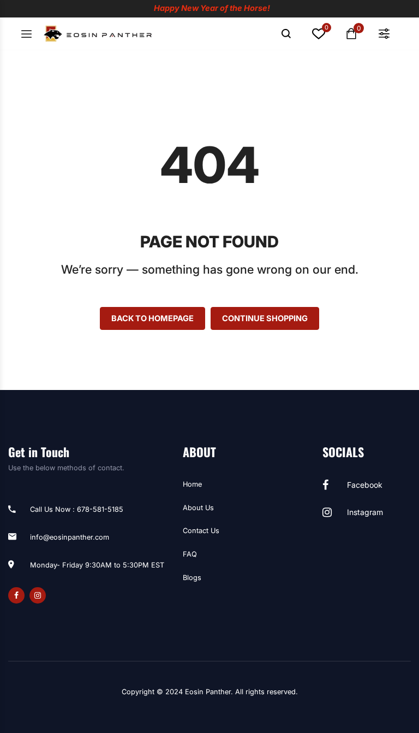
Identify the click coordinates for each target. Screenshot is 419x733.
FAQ (190, 554)
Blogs (192, 578)
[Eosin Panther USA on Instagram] (37, 595)
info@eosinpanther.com (69, 537)
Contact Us (201, 531)
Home (192, 484)
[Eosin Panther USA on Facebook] (16, 595)
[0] (318, 36)
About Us (198, 508)
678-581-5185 (100, 509)
